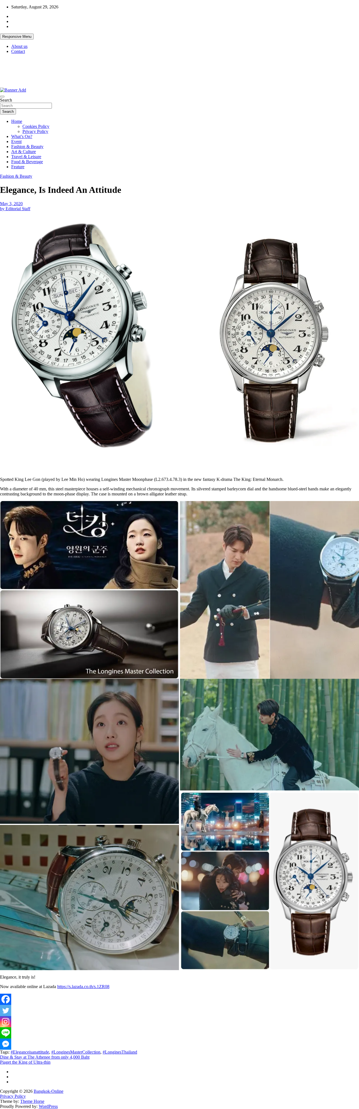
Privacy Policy (35, 131)
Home (16, 121)
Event (16, 141)
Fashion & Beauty (27, 146)
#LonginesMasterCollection (75, 1052)
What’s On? (21, 136)
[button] (88, 339)
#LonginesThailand (120, 1052)
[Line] (5, 1032)
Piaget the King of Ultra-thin (25, 1062)
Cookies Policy (35, 126)
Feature (17, 166)
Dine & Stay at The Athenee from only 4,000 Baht (44, 1057)
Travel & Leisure (26, 156)
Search (6, 100)
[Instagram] (5, 1021)
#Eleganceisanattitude (30, 1052)
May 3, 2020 (11, 203)
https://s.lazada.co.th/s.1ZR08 (83, 986)
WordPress (48, 1106)
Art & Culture (23, 151)
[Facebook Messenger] (5, 1044)
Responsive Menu (16, 36)
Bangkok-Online (48, 1091)
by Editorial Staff (15, 208)
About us (19, 46)
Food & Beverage (27, 161)
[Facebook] (5, 999)
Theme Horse (32, 1101)
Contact (18, 51)
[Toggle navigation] (2, 96)
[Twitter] (5, 1010)
